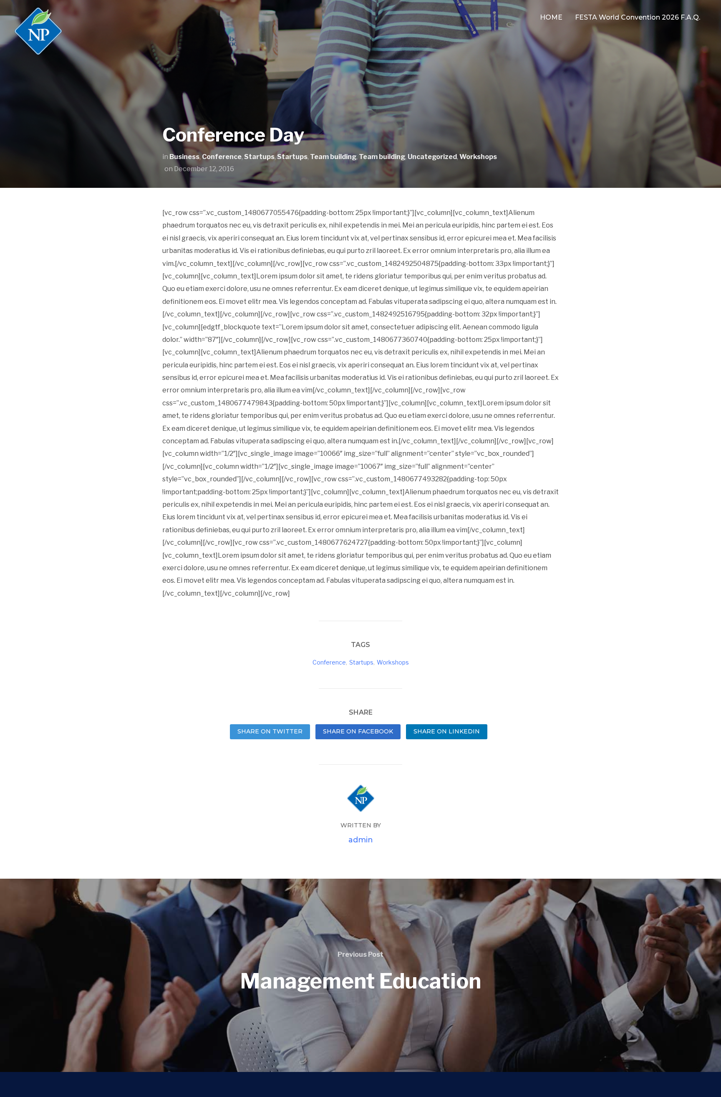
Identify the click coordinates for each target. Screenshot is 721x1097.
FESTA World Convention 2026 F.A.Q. (637, 17)
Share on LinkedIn (446, 731)
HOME (551, 17)
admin (360, 839)
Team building (333, 157)
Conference (222, 157)
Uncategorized (432, 157)
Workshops (478, 157)
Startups (259, 157)
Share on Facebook (358, 731)
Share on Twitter (270, 731)
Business (184, 157)
